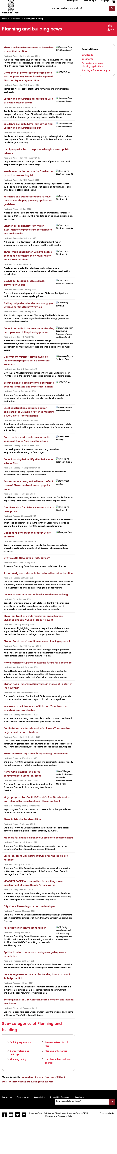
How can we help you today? (66, 8)
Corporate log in (107, 1113)
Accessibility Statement (60, 1097)
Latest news (15, 19)
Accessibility (39, 1097)
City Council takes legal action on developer (29, 906)
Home (4, 19)
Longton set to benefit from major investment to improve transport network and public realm (28, 229)
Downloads (87, 55)
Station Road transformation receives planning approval (37, 641)
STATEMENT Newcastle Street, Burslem (27, 557)
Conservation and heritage (19, 1053)
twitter (17, 1114)
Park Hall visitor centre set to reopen (25, 927)
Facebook (4, 1114)
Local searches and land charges (58, 1061)
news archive (27, 1077)
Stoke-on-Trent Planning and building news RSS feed (28, 1081)
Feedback (79, 1097)
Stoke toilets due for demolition (22, 819)
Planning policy (18, 1059)
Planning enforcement (56, 1051)
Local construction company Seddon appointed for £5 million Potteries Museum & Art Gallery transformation (29, 411)
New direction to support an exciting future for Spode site (37, 662)
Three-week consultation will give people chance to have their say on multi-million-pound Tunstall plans (28, 255)
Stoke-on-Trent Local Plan (56, 1044)
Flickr (24, 1114)
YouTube (11, 1114)
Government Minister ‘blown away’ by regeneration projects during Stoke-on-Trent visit (27, 360)
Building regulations (20, 1042)
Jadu (70, 1116)
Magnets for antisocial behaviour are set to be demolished (38, 837)
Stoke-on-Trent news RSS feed (50, 1077)
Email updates (23, 1097)
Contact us (7, 1097)
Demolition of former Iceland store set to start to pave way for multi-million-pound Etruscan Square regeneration (28, 76)
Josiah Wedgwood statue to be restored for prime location (38, 573)
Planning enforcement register (96, 70)
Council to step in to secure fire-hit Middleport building (36, 594)
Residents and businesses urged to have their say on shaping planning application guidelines (28, 200)
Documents (87, 59)
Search (112, 8)
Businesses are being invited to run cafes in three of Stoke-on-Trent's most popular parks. (29, 485)
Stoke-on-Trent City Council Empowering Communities (36, 753)
